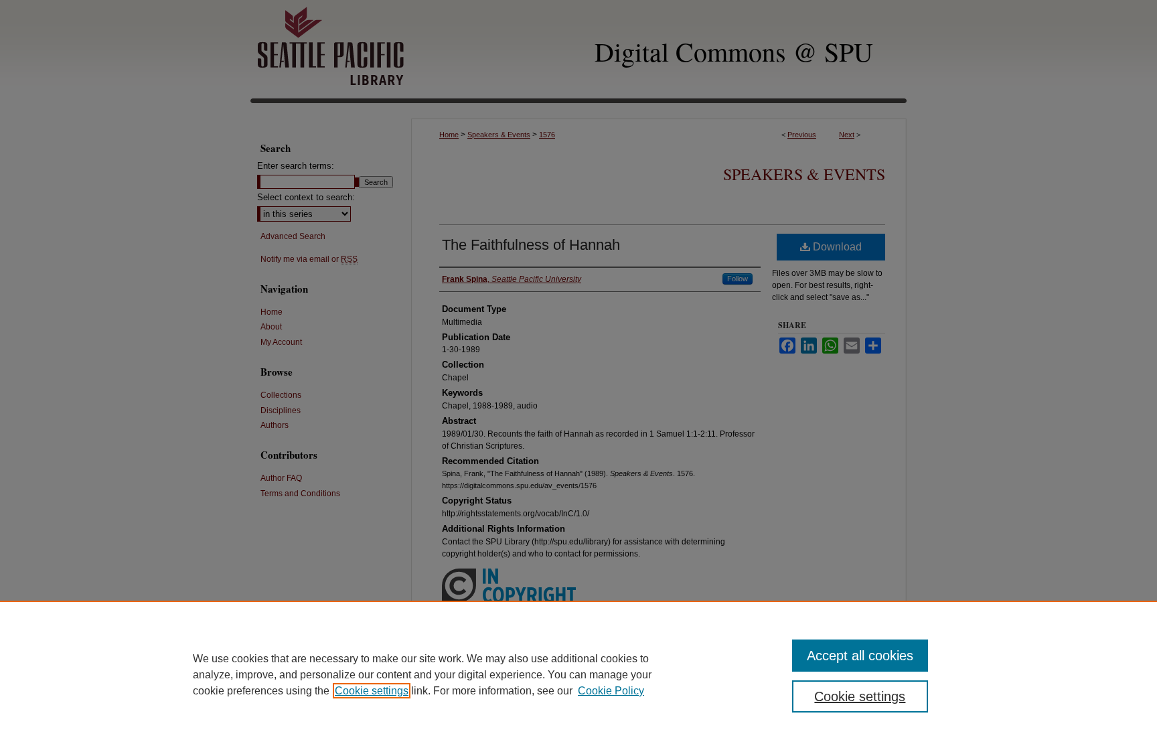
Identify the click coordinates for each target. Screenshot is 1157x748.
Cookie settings (371, 690)
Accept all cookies (860, 655)
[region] (578, 674)
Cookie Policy (611, 690)
